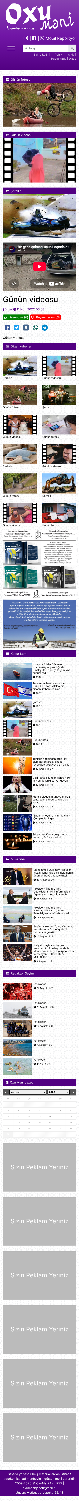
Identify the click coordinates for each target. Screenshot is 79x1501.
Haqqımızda (58, 58)
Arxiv (71, 54)
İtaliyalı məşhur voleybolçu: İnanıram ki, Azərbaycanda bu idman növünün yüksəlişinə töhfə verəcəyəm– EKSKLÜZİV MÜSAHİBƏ (54, 951)
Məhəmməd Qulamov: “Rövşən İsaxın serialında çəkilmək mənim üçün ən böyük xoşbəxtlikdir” (54, 872)
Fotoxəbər (40, 984)
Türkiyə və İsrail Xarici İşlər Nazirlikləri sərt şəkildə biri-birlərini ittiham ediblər (49, 686)
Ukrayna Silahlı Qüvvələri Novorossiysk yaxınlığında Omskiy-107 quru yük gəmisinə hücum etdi (51, 669)
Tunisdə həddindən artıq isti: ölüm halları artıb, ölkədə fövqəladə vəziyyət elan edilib (51, 761)
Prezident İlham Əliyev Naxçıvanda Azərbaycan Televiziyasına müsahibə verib (52, 910)
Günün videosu (51, 377)
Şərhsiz (7, 377)
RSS (59, 1483)
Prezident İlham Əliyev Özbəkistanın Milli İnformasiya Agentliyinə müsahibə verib (52, 891)
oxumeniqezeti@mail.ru (39, 1488)
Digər (8, 309)
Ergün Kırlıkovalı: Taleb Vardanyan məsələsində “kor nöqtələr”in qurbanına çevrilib (54, 929)
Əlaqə (72, 58)
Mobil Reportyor (60, 38)
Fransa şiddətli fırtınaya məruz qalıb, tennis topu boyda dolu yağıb (51, 799)
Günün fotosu (11, 407)
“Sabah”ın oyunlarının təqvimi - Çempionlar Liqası (51, 817)
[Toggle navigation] (11, 47)
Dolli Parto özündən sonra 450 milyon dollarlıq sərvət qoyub (51, 779)
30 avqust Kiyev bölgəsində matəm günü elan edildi (50, 836)
